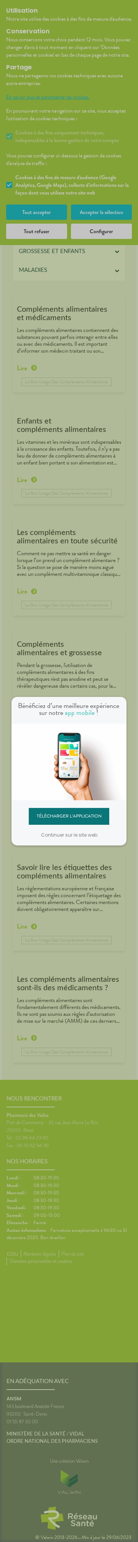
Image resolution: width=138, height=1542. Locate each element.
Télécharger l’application (69, 816)
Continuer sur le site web (69, 835)
